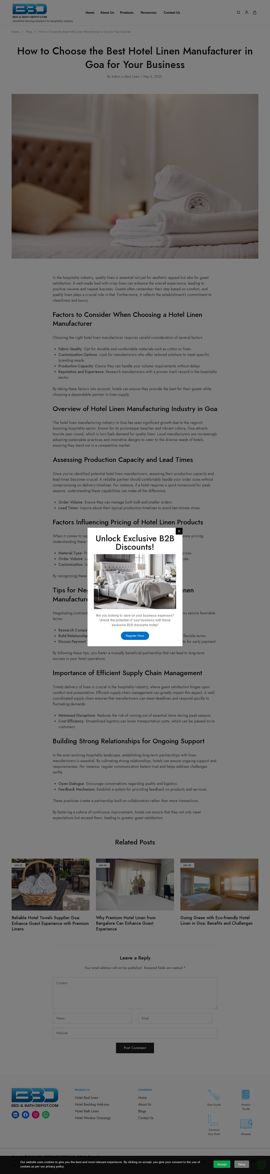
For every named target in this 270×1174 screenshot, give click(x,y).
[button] (135, 636)
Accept (222, 1164)
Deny (241, 1164)
